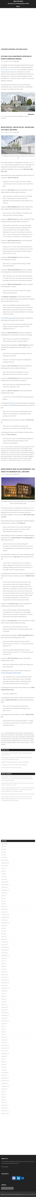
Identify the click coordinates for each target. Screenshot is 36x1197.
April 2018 (3, 1001)
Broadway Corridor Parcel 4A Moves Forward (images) (14, 764)
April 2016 (3, 1067)
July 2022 (3, 868)
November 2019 (5, 950)
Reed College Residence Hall (15, 740)
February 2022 (4, 882)
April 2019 (3, 969)
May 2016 (3, 1064)
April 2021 (3, 903)
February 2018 (4, 1007)
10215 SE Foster (9, 446)
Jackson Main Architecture (7, 456)
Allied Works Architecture (28, 452)
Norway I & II (11, 458)
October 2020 (4, 920)
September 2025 (5, 863)
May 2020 (3, 933)
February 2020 (4, 942)
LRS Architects (24, 456)
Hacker (10, 736)
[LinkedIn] (18, 1178)
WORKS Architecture (23, 116)
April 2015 (3, 1100)
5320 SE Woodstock (28, 733)
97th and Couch (9, 116)
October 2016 (4, 1050)
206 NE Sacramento (25, 446)
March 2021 (4, 906)
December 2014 (5, 1110)
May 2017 (3, 1031)
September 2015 (5, 1086)
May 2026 (3, 852)
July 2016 (3, 1059)
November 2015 (5, 1080)
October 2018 (4, 985)
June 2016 (3, 1061)
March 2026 (4, 857)
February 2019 (4, 974)
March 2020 (4, 939)
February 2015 (4, 1105)
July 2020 (3, 928)
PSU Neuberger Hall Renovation (12, 673)
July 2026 (3, 846)
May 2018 (3, 999)
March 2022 (4, 879)
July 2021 (3, 895)
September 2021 (5, 890)
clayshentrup (4, 794)
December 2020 (5, 914)
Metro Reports (4, 458)
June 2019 (3, 963)
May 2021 (3, 901)
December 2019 (5, 947)
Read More (31, 114)
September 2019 (5, 955)
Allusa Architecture (5, 454)
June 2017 (3, 1029)
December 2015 (5, 1078)
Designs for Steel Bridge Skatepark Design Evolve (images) (15, 762)
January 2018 (4, 1010)
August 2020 (4, 925)
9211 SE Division (10, 452)
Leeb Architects (17, 456)
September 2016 (5, 1053)
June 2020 (3, 931)
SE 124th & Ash (26, 740)
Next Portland (18, 1)
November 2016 (5, 1048)
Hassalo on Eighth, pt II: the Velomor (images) (12, 791)
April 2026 (3, 854)
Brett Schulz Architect (15, 454)
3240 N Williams (24, 448)
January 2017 (4, 1042)
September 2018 (5, 988)
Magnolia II (30, 456)
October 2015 (4, 1083)
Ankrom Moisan (19, 734)
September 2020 (5, 922)
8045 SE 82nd (4, 734)
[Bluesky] (22, 1178)
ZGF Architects (26, 742)
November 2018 (5, 982)
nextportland (16, 61)
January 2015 (4, 1108)
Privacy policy (5, 1166)
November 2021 (5, 884)
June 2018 (3, 996)
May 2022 (3, 873)
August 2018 (4, 991)
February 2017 (4, 1040)
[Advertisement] (18, 27)
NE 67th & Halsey (15, 738)
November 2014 (5, 1113)
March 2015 (4, 1102)
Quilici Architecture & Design (21, 458)
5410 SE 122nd (10, 450)
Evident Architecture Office (27, 454)
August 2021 (4, 892)
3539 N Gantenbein (9, 733)
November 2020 (5, 917)
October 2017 (4, 1018)
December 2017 (5, 1012)
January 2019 (4, 977)
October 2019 (4, 952)
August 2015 (4, 1089)
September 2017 (5, 1020)
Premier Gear (22, 738)
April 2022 (3, 876)
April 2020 (3, 936)
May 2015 (3, 1097)
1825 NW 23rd (16, 446)
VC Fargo (9, 460)
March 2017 (4, 1037)
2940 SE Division (16, 448)
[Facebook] (14, 1178)
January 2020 (4, 944)
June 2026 (3, 849)
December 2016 (5, 1045)
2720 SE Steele (8, 448)
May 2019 (3, 966)
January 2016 (4, 1075)
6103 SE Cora (17, 450)
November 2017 (5, 1015)
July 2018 (3, 993)
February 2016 (4, 1072)
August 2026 (4, 844)
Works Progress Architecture (9, 69)
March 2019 (4, 972)
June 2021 (3, 898)
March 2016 (4, 1070)
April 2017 (3, 1034)
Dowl (24, 734)
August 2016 (4, 1056)
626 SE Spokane (24, 450)
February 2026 (4, 860)
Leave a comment (26, 460)
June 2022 (3, 871)
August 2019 (4, 958)
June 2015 (3, 1094)
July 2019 (3, 961)
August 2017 (4, 1023)
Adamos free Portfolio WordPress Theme (12, 1194)
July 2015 (3, 1091)
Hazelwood (15, 116)
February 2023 (4, 865)
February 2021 (4, 909)
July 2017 (3, 1026)
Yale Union (19, 742)
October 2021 (4, 887)
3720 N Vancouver (19, 733)
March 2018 (4, 1004)
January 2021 (4, 912)
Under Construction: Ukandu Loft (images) (11, 767)
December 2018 (5, 980)
